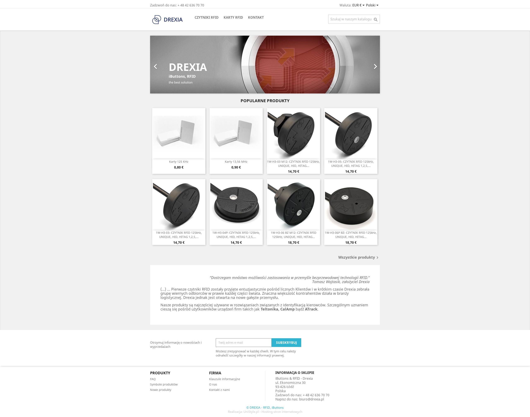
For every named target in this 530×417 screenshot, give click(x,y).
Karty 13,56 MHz (236, 162)
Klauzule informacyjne (224, 379)
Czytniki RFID (207, 17)
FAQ (153, 379)
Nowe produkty (160, 390)
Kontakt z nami (219, 390)
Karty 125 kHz (178, 162)
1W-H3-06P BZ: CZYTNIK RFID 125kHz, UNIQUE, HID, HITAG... (351, 235)
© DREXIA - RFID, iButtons (265, 407)
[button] (167, 64)
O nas (213, 384)
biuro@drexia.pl (311, 399)
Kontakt (256, 17)
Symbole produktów (164, 384)
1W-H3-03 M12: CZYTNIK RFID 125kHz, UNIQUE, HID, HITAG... (293, 164)
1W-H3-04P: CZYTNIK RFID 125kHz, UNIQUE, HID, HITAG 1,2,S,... (236, 235)
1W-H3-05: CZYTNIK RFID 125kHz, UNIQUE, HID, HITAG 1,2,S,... (351, 164)
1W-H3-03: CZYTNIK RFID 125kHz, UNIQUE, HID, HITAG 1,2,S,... (179, 235)
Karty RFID (233, 17)
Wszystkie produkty (359, 257)
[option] (265, 64)
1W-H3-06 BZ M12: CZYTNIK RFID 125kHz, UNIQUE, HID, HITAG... (293, 235)
